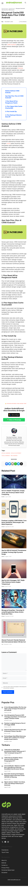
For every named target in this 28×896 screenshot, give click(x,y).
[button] (25, 2)
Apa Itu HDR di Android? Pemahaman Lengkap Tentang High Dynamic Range (14, 665)
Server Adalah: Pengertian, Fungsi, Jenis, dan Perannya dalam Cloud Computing (13, 606)
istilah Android (6, 566)
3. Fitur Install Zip (11, 225)
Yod (2, 757)
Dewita (3, 610)
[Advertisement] (14, 20)
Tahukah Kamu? (12, 36)
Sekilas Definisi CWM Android (12, 205)
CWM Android (11, 101)
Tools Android (6, 569)
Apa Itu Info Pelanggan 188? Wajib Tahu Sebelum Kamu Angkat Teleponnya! (13, 695)
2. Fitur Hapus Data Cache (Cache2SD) (13, 220)
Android (20, 153)
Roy (2, 50)
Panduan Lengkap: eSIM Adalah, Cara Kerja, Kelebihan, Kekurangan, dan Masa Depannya (14, 636)
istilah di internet (16, 566)
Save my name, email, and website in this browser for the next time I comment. (14, 801)
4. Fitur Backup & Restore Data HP (13, 229)
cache (8, 257)
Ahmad (3, 640)
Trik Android (13, 569)
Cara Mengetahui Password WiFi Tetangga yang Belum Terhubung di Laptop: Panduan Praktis (15, 887)
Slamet (3, 669)
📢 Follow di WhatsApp (14, 533)
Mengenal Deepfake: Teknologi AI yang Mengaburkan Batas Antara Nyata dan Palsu (13, 725)
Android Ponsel (5, 36)
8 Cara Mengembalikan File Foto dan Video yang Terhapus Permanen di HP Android (15, 879)
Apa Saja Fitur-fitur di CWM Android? (14, 210)
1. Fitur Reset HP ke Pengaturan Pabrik (11, 215)
